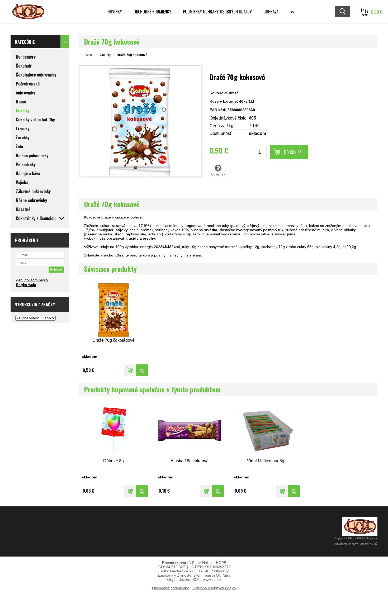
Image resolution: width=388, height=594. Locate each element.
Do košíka (293, 152)
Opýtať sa (218, 174)
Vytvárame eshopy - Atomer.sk (354, 543)
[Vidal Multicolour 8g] (265, 430)
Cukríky (105, 55)
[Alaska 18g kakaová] (189, 430)
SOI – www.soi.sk (206, 579)
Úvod (88, 55)
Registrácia (26, 285)
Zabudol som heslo (32, 280)
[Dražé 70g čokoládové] (113, 310)
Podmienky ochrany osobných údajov (217, 11)
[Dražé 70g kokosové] (140, 121)
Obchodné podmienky (152, 11)
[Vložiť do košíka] (130, 370)
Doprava (270, 11)
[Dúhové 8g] (113, 430)
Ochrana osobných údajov (214, 588)
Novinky (114, 11)
